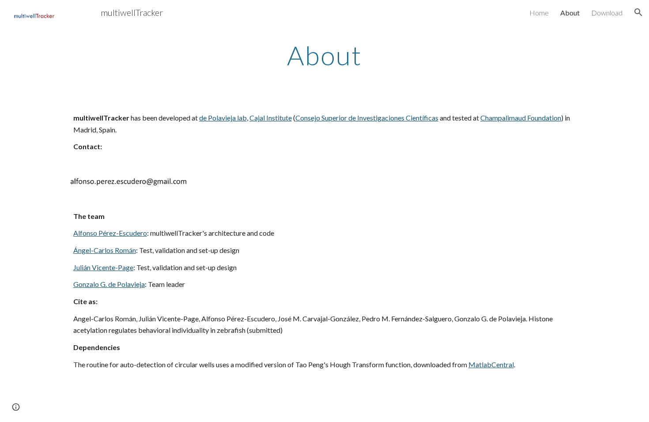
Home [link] (539, 12)
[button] (638, 12)
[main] (324, 55)
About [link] (570, 12)
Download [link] (607, 12)
